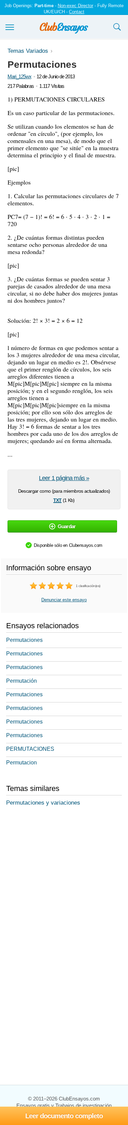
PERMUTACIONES (30, 749)
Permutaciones (24, 640)
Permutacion (21, 762)
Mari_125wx (19, 76)
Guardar (67, 526)
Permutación (21, 681)
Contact (76, 11)
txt (57, 499)
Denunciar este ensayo (64, 599)
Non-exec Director (75, 5)
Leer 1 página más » (64, 478)
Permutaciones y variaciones (43, 802)
